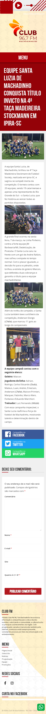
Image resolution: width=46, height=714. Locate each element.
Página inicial (7, 650)
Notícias (5, 656)
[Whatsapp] (41, 707)
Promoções (6, 665)
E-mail (8, 548)
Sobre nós (6, 653)
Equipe (4, 662)
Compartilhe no (19, 434)
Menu (23, 58)
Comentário (10, 496)
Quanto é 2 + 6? (12, 575)
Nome (8, 535)
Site (6, 561)
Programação (7, 659)
